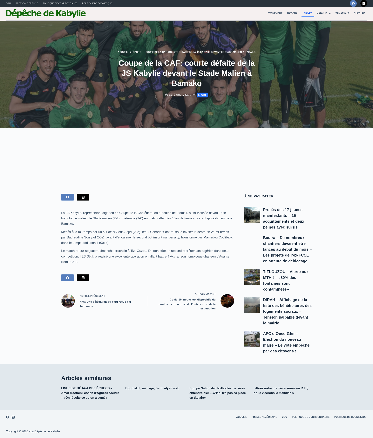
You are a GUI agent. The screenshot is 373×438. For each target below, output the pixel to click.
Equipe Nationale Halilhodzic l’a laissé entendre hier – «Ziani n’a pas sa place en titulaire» (217, 393)
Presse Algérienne (27, 3)
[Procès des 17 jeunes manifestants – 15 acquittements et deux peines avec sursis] (252, 215)
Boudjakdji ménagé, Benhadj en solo (152, 388)
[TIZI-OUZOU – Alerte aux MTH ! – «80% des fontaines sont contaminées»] (252, 277)
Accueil (241, 417)
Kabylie (322, 13)
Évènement (275, 13)
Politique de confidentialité (60, 3)
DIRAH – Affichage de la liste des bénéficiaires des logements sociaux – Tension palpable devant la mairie (287, 311)
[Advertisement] (186, 157)
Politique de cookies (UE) (97, 3)
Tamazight (342, 13)
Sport (308, 13)
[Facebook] (353, 3)
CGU (8, 3)
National (293, 13)
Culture (359, 13)
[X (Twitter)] (363, 3)
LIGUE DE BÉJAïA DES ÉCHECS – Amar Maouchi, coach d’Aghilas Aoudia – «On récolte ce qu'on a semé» (90, 393)
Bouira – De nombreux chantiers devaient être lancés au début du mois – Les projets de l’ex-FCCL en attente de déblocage (287, 249)
